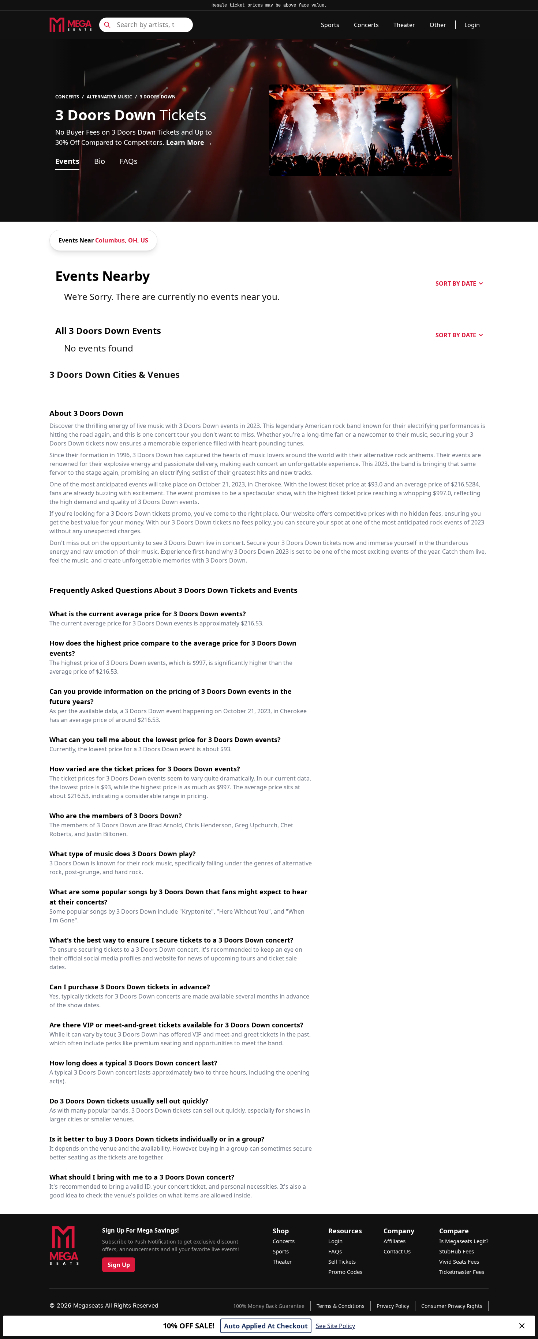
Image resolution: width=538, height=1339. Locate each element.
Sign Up (119, 1265)
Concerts (366, 25)
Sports (330, 25)
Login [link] (472, 25)
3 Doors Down (158, 97)
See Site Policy (335, 1326)
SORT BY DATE (456, 283)
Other (438, 25)
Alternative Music (109, 97)
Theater (404, 25)
